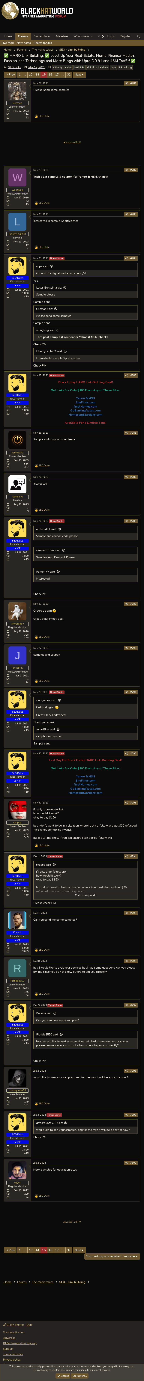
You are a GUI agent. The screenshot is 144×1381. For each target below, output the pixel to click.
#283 (133, 214)
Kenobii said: (44, 1013)
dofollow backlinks (97, 67)
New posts (24, 43)
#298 (133, 1071)
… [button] (25, 74)
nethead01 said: (46, 529)
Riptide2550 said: (47, 1034)
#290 (133, 648)
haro (113, 67)
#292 (133, 753)
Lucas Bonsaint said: (49, 288)
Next (78, 74)
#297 (133, 1005)
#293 (133, 802)
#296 (133, 961)
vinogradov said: (46, 700)
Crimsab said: (44, 309)
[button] (92, 36)
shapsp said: (44, 865)
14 (37, 74)
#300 (133, 1163)
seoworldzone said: (48, 550)
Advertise (61, 36)
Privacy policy (11, 1360)
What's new (81, 36)
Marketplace (42, 36)
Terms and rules (13, 1354)
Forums (23, 36)
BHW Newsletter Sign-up (20, 1343)
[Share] (126, 83)
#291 (133, 692)
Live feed (8, 43)
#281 (133, 83)
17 (57, 74)
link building (125, 67)
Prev (12, 74)
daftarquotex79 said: (49, 1123)
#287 (133, 477)
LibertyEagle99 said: (49, 351)
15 (44, 74)
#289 (133, 604)
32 (68, 74)
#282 (133, 170)
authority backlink (62, 67)
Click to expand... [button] (86, 895)
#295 (133, 913)
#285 (133, 375)
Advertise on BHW (72, 142)
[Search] (138, 36)
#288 (133, 521)
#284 (133, 258)
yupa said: (42, 266)
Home (8, 36)
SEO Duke (14, 67)
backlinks (79, 67)
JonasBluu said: (45, 729)
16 (50, 74)
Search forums (43, 43)
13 (30, 74)
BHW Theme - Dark (19, 1325)
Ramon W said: (46, 572)
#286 (133, 433)
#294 (133, 856)
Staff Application (13, 1332)
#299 (133, 1115)
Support (8, 1349)
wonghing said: (45, 330)
